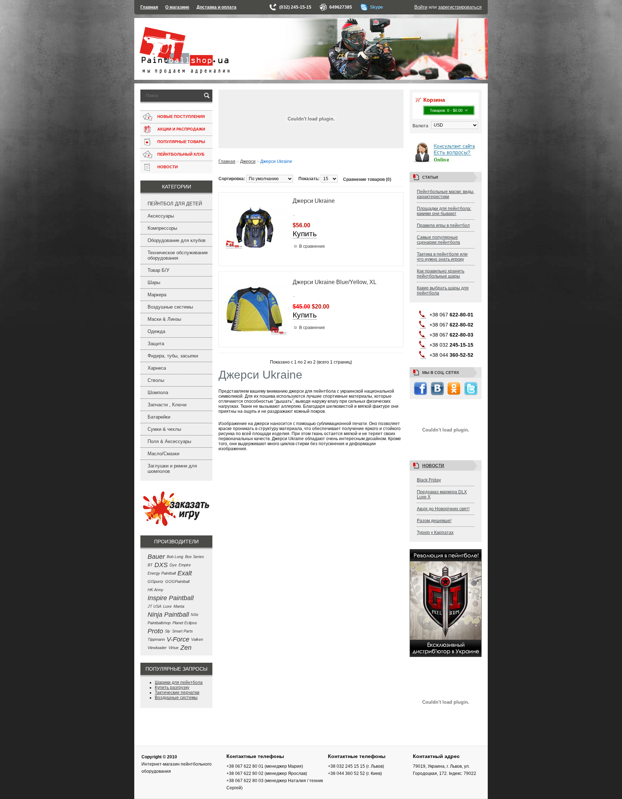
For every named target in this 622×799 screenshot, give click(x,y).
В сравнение (312, 246)
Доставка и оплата (216, 7)
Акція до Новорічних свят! (443, 508)
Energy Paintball (162, 573)
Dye (173, 565)
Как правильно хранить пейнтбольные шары (440, 274)
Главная (149, 7)
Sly (167, 631)
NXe (194, 614)
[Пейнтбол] (185, 72)
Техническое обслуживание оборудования (178, 255)
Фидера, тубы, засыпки (173, 356)
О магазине (177, 7)
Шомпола (158, 392)
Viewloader (157, 647)
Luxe (167, 606)
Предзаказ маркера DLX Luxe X (442, 494)
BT (150, 565)
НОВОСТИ (167, 167)
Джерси (248, 161)
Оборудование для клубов (177, 240)
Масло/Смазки (163, 453)
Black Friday (429, 480)
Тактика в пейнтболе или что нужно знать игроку (442, 257)
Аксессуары (161, 216)
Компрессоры (162, 228)
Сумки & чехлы (164, 429)
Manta (178, 606)
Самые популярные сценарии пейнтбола (438, 240)
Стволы (156, 380)
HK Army (155, 590)
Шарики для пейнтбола (179, 682)
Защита (156, 343)
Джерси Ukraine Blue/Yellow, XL (335, 282)
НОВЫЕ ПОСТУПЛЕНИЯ (181, 116)
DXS (161, 565)
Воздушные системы (170, 307)
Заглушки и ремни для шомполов (172, 468)
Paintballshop (159, 623)
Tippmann (156, 639)
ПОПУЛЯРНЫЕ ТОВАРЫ (181, 142)
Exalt (184, 573)
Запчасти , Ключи (167, 404)
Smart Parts (182, 631)
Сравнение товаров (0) (367, 179)
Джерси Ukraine (314, 201)
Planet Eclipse (184, 623)
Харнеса (157, 368)
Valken (197, 639)
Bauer (156, 556)
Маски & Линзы (164, 319)
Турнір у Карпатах (435, 532)
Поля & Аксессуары (169, 441)
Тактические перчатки (177, 692)
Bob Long (175, 556)
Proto (155, 631)
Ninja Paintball (168, 614)
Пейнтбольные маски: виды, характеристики (445, 194)
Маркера (157, 294)
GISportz (155, 581)
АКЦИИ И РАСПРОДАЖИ (181, 129)
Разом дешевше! (434, 520)
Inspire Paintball (171, 598)
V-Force (178, 639)
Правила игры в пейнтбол (443, 225)
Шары (154, 282)
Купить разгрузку (172, 687)
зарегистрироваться (460, 7)
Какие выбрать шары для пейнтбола (443, 291)
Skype (376, 7)
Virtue (173, 647)
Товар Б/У (158, 270)
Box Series (194, 556)
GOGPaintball (177, 581)
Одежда (156, 331)
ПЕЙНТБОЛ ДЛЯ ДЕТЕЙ (175, 203)
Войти (420, 7)
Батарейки (159, 417)
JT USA (154, 606)
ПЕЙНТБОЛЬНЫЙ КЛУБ (180, 154)
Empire (185, 565)
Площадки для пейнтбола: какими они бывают (444, 211)
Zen (185, 647)
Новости (433, 465)
